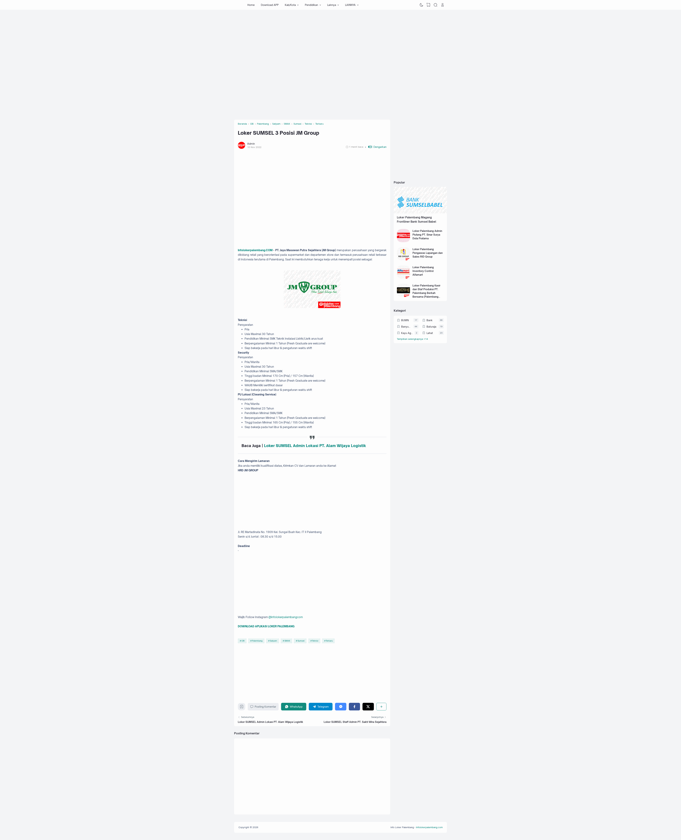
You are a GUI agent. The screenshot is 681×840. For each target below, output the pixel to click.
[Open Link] (442, 5)
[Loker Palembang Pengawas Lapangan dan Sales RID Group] (403, 259)
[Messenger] (340, 706)
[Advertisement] (340, 38)
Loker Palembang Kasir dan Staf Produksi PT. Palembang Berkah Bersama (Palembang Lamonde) (426, 293)
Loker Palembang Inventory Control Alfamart (423, 271)
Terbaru (329, 641)
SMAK (287, 641)
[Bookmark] (241, 707)
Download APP (270, 4)
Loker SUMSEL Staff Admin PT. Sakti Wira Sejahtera (355, 721)
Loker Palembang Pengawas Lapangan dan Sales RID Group (428, 253)
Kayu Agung (407, 332)
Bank (430, 320)
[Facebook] (354, 706)
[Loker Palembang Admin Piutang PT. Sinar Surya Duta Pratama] (403, 241)
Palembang (257, 641)
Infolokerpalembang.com (429, 827)
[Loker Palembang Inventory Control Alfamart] (403, 277)
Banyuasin (406, 326)
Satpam (273, 641)
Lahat (430, 332)
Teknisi (315, 641)
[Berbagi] (381, 706)
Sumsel (301, 641)
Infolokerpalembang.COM (255, 250)
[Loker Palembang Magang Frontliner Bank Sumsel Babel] (420, 212)
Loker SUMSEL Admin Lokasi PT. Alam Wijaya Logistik (270, 721)
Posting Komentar (265, 706)
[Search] (436, 5)
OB (243, 641)
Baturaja (431, 326)
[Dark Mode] (421, 5)
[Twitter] (368, 706)
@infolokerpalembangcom (285, 617)
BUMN (405, 320)
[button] (375, 147)
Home (251, 4)
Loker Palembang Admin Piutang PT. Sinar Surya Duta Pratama (427, 234)
